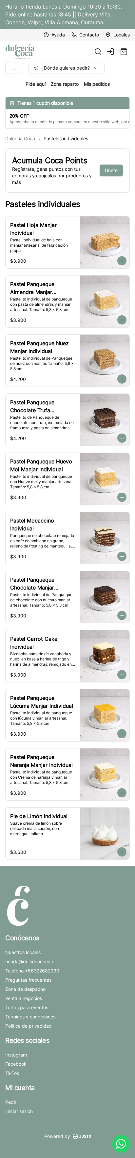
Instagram (16, 1055)
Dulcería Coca (20, 138)
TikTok (12, 1073)
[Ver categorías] (14, 68)
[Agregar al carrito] (121, 260)
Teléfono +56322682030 (32, 970)
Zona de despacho (25, 989)
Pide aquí (36, 84)
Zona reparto (65, 84)
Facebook (16, 1064)
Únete (111, 170)
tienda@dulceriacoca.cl (30, 961)
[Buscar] (98, 51)
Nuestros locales (23, 952)
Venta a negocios (23, 998)
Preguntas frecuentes (28, 980)
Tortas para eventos (26, 1007)
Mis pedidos (97, 84)
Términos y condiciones (30, 1016)
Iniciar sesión (19, 1111)
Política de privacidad (28, 1026)
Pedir (10, 1102)
